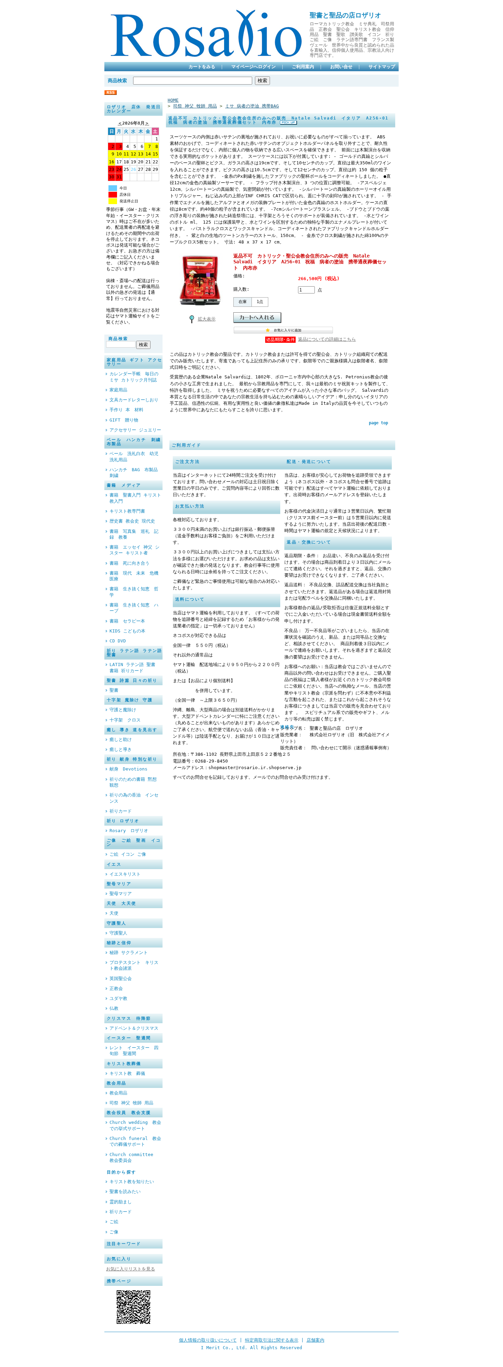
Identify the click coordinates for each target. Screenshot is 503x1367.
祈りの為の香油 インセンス (133, 797)
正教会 (118, 988)
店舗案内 (315, 1340)
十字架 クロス (125, 720)
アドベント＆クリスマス (133, 1028)
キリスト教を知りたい (131, 1181)
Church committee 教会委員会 (133, 1157)
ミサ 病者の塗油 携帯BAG (252, 106)
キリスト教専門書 (127, 511)
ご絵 (113, 1221)
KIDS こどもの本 (127, 631)
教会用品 (118, 1092)
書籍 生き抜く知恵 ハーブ (133, 607)
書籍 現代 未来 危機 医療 (136, 575)
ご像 (113, 1231)
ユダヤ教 (120, 998)
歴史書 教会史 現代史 (132, 521)
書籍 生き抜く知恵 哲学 (133, 591)
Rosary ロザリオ (128, 830)
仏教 (113, 1008)
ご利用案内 (303, 66)
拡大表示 (207, 319)
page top (378, 423)
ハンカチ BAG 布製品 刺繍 (135, 472)
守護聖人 (118, 933)
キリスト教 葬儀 (129, 1073)
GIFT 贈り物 (123, 420)
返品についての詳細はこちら (327, 339)
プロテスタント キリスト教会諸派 (133, 965)
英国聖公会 (122, 978)
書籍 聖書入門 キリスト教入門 (135, 497)
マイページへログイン (253, 66)
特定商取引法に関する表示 (271, 1340)
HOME (173, 100)
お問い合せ (341, 66)
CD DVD (117, 640)
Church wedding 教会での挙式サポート (135, 1125)
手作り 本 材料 (126, 409)
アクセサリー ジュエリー (135, 429)
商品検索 (117, 80)
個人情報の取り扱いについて (208, 1340)
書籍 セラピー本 (127, 621)
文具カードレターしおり (133, 399)
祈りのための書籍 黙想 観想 (133, 782)
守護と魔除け (122, 709)
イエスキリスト (125, 874)
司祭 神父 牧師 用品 (131, 1102)
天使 (113, 913)
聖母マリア (120, 893)
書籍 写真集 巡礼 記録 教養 (133, 534)
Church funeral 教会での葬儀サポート (135, 1141)
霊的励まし (120, 1201)
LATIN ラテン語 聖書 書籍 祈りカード (132, 667)
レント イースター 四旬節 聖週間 (133, 1050)
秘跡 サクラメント (128, 952)
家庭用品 (118, 389)
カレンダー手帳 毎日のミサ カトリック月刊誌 (133, 376)
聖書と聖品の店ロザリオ (345, 15)
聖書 (113, 690)
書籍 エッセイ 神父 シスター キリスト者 (134, 549)
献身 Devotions (128, 769)
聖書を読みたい (125, 1191)
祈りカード (120, 811)
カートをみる (202, 66)
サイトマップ (382, 66)
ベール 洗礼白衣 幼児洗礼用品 (133, 456)
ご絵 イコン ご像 (127, 854)
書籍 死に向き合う (131, 563)
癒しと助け (122, 739)
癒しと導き (120, 749)
